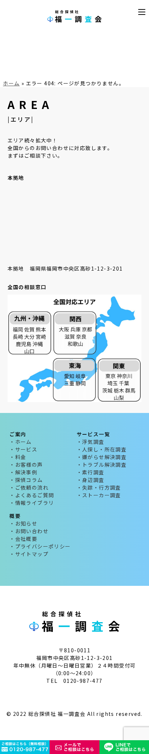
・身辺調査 (91, 479)
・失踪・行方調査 (99, 487)
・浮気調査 (91, 441)
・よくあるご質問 (31, 495)
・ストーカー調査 (99, 495)
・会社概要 (23, 538)
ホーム (11, 83)
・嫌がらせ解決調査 (102, 457)
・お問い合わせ (28, 531)
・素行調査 (91, 472)
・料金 (17, 457)
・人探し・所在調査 (102, 449)
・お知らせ (23, 523)
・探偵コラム (26, 479)
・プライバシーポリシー (40, 546)
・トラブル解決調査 (102, 464)
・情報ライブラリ (31, 502)
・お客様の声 (26, 464)
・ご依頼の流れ (28, 487)
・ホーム (20, 441)
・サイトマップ (28, 554)
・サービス (23, 449)
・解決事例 (23, 472)
